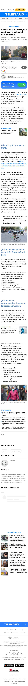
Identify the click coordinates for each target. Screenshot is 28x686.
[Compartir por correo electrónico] (15, 67)
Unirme (20, 85)
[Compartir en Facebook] (5, 67)
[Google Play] (9, 665)
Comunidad (13, 18)
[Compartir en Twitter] (9, 67)
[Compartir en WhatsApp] (2, 67)
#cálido (21, 274)
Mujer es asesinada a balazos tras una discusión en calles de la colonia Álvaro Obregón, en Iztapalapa (18, 538)
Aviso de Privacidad (11, 629)
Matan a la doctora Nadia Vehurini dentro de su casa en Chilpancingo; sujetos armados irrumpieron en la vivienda (17, 564)
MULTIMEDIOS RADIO (20, 681)
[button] (3, 71)
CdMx (9, 9)
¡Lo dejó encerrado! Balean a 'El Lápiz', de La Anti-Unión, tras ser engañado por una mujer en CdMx (17, 556)
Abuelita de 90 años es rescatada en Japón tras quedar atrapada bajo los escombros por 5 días (14, 414)
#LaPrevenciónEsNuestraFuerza (10, 284)
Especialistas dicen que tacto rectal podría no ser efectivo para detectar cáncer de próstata (9, 331)
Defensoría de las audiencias (11, 633)
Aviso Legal (21, 629)
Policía (20, 18)
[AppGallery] (14, 670)
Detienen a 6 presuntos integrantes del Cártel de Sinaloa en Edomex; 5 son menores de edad (14, 423)
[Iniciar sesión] (26, 14)
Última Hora (4, 18)
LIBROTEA (14, 683)
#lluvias (19, 278)
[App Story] (19, 665)
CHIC (20, 679)
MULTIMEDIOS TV (8, 681)
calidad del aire (16, 451)
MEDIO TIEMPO (13, 679)
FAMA (24, 679)
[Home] (14, 14)
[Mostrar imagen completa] (24, 228)
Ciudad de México (21, 94)
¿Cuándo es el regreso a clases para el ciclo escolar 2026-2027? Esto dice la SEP (18, 570)
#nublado (7, 276)
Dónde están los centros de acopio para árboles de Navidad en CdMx (8, 132)
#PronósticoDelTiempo (8, 282)
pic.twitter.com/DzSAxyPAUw (10, 286)
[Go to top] (25, 624)
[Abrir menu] (1, 14)
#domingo (13, 273)
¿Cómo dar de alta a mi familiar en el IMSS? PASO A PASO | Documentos (17, 545)
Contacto (23, 633)
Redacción (10, 76)
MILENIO (5, 679)
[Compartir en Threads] (12, 67)
